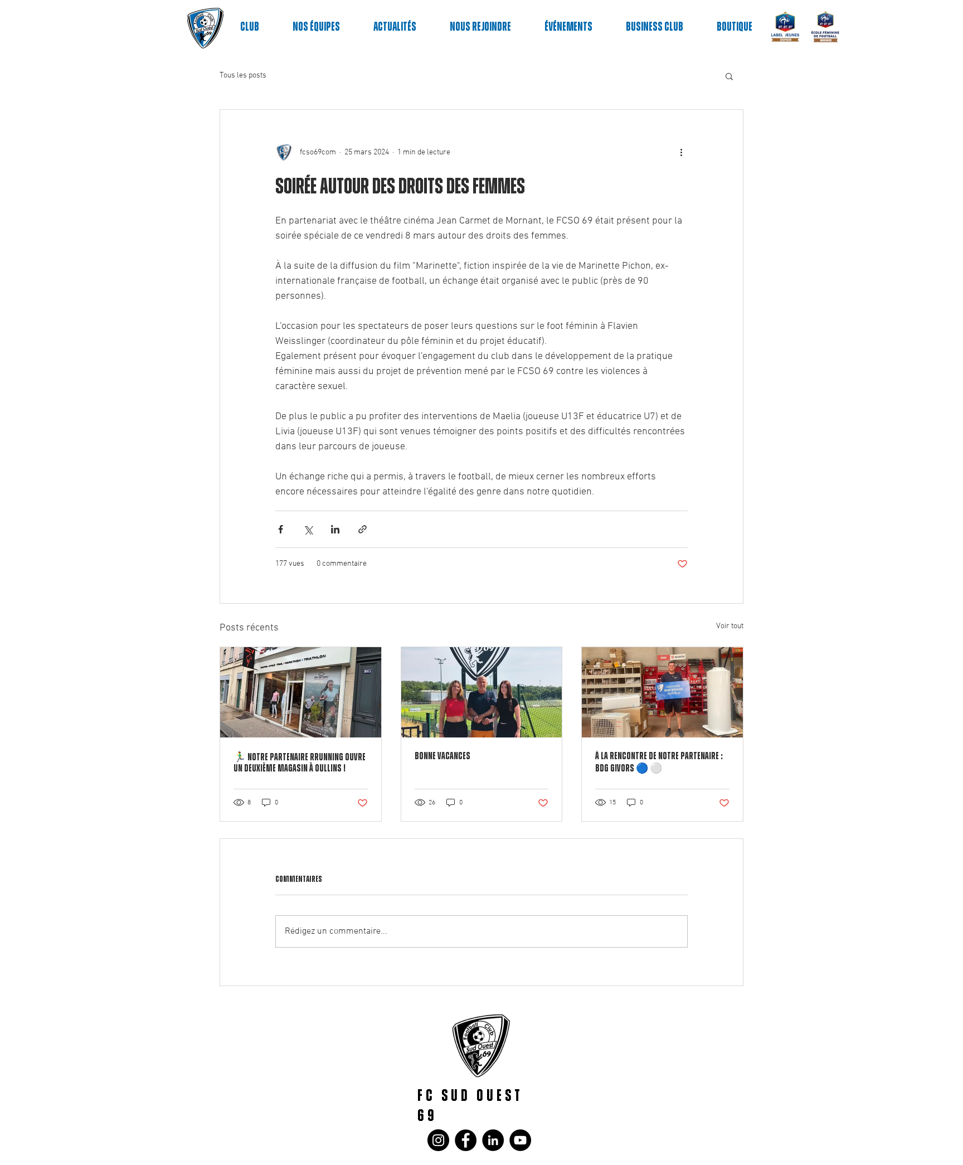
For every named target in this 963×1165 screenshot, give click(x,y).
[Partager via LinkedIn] (335, 529)
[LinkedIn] (493, 1140)
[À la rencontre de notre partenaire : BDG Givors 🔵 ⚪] (662, 692)
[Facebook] (465, 1140)
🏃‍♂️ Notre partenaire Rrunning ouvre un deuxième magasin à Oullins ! (300, 763)
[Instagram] (438, 1140)
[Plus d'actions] (681, 152)
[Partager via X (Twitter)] (308, 529)
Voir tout (729, 626)
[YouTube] (520, 1140)
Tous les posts (243, 75)
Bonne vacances (442, 756)
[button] (729, 75)
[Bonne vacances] (481, 692)
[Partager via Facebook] (280, 529)
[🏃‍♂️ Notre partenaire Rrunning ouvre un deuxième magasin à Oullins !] (300, 692)
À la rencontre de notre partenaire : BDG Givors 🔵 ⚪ (659, 762)
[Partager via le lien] (362, 529)
